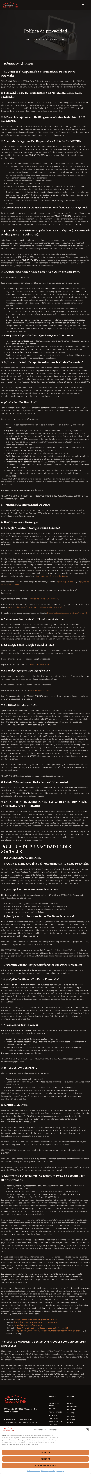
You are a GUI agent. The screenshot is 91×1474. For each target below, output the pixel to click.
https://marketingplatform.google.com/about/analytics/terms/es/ (35, 607)
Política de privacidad (48, 1471)
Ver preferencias (45, 1465)
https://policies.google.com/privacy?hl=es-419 (67, 613)
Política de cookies (33, 1471)
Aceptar (45, 1452)
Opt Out (54, 599)
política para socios (66, 582)
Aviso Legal (60, 1471)
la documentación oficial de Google (51, 576)
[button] (87, 1430)
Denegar (46, 1459)
